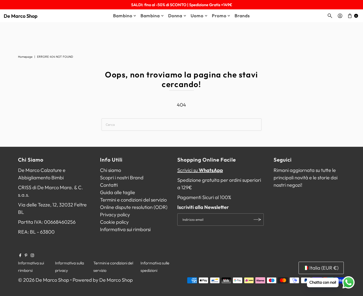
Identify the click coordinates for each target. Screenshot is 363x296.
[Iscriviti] (257, 219)
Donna (175, 15)
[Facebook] (20, 255)
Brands (242, 15)
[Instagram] (32, 255)
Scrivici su (200, 170)
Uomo (197, 15)
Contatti (109, 185)
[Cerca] (330, 16)
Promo (219, 15)
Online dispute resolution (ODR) (133, 207)
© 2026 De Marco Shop (43, 280)
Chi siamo (110, 170)
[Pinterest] (26, 255)
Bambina (150, 15)
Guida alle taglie (117, 192)
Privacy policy (115, 214)
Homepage (25, 56)
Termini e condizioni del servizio (133, 200)
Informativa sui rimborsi (125, 229)
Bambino (122, 15)
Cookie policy (114, 222)
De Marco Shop (21, 16)
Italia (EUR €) (324, 268)
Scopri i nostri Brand (121, 177)
